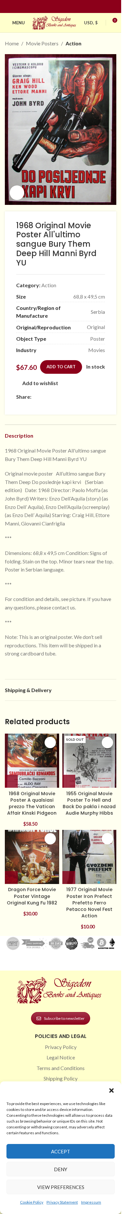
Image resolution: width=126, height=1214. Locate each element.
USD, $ (91, 22)
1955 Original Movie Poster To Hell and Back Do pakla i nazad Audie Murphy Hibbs (89, 803)
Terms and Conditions (61, 1068)
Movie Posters (42, 43)
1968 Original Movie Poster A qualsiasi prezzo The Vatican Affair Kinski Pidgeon (32, 803)
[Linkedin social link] (72, 6)
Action (73, 43)
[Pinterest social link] (64, 6)
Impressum (91, 1202)
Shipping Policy (61, 1078)
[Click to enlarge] (17, 192)
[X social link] (43, 396)
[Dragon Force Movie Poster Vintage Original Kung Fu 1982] (32, 857)
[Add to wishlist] (50, 742)
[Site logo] (55, 22)
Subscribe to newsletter (64, 1018)
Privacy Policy (61, 1047)
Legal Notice (61, 1057)
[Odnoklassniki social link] (74, 396)
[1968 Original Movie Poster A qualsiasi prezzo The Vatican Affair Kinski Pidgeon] (32, 761)
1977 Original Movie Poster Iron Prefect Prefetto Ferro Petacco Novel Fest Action (89, 902)
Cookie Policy (31, 1202)
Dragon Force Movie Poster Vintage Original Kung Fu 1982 (32, 896)
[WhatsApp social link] (82, 396)
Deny (60, 1169)
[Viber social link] (20, 405)
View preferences (60, 1187)
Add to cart (61, 366)
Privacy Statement (62, 1202)
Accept (60, 1151)
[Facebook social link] (49, 6)
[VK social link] (89, 396)
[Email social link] (51, 396)
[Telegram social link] (97, 396)
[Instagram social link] (57, 6)
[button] (111, 1090)
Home (12, 43)
